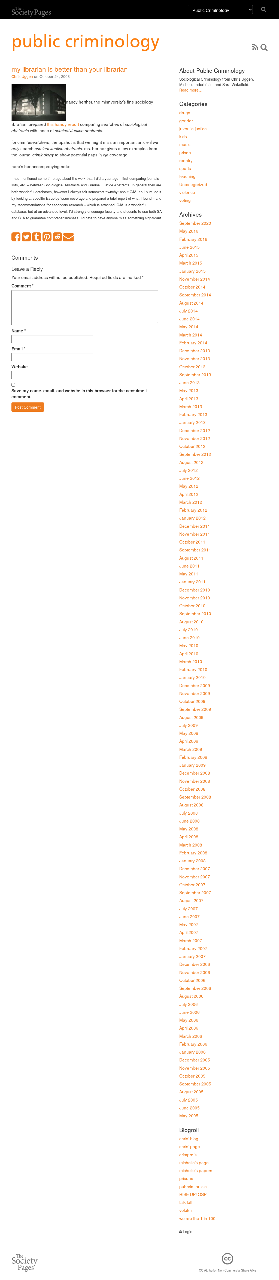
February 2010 (193, 669)
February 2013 (193, 414)
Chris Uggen (22, 76)
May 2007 (188, 924)
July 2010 (188, 629)
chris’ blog (188, 1138)
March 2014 (190, 335)
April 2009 (188, 741)
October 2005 (192, 1076)
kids (183, 136)
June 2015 (189, 247)
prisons (186, 1178)
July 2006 (188, 1004)
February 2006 (193, 1044)
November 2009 (194, 693)
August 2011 (191, 558)
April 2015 (188, 255)
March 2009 (190, 749)
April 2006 (188, 1028)
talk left (185, 1202)
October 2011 (192, 542)
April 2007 (188, 932)
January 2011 (192, 581)
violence (187, 192)
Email (18, 349)
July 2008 (188, 813)
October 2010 (192, 605)
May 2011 (188, 574)
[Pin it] (47, 237)
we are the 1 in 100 (197, 1218)
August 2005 (191, 1091)
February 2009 (193, 757)
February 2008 (193, 853)
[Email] (68, 237)
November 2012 (194, 438)
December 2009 (194, 685)
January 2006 (192, 1052)
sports (185, 168)
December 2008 (194, 773)
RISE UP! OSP (193, 1194)
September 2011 (195, 550)
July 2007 (188, 908)
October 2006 (192, 980)
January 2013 (192, 422)
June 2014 (189, 318)
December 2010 (194, 590)
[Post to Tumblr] (36, 237)
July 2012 (188, 470)
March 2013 (190, 406)
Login (187, 1231)
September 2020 (195, 223)
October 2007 (192, 884)
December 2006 (194, 964)
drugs (184, 112)
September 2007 (195, 892)
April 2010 (188, 653)
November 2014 (194, 279)
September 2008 (195, 797)
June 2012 (189, 478)
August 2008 (191, 805)
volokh (185, 1210)
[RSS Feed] (255, 46)
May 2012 (188, 486)
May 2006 (188, 1020)
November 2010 (194, 597)
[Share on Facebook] (16, 237)
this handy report (63, 124)
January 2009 (192, 765)
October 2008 (192, 789)
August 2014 (191, 303)
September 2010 (195, 613)
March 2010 (190, 661)
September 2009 (195, 709)
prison (185, 152)
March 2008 (190, 845)
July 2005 (188, 1100)
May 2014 (188, 326)
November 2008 (194, 781)
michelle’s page (194, 1162)
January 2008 (192, 860)
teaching (187, 176)
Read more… (190, 90)
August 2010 (191, 621)
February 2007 (193, 948)
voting (185, 200)
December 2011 (194, 526)
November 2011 (194, 534)
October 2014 (192, 287)
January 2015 (192, 271)
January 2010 (192, 677)
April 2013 (188, 398)
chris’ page (189, 1146)
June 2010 (189, 637)
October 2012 (192, 446)
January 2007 (192, 956)
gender (186, 120)
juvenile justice (193, 128)
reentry (186, 160)
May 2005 (188, 1115)
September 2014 (195, 295)
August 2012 (191, 462)
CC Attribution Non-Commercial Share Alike (227, 1270)
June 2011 (189, 566)
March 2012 (190, 502)
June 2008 (189, 821)
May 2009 (188, 733)
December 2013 (194, 350)
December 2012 (194, 430)
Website (19, 367)
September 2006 (195, 988)
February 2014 (193, 342)
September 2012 (195, 454)
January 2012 (192, 518)
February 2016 (193, 239)
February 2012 (193, 510)
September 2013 (195, 374)
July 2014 (188, 311)
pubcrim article (193, 1186)
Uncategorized (193, 184)
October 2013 (192, 366)
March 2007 (190, 940)
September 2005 (195, 1084)
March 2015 (190, 263)
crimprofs (188, 1154)
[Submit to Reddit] (57, 237)
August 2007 (191, 900)
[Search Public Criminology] (264, 46)
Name (18, 331)
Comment (22, 286)
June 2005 (189, 1108)
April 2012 (188, 494)
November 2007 (194, 876)
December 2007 (194, 868)
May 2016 (188, 231)
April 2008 (188, 836)
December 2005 (194, 1060)
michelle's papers (195, 1170)
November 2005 (194, 1068)
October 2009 (192, 701)
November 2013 (194, 358)
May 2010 (188, 645)
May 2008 (188, 829)
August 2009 (191, 717)
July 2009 (188, 725)
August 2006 (191, 996)
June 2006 (189, 1012)
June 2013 (189, 382)
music (184, 144)
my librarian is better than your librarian (69, 69)
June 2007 (189, 916)
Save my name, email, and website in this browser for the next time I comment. (79, 394)
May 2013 (188, 390)
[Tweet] (26, 237)
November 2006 (194, 972)
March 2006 (190, 1036)
